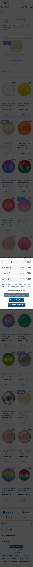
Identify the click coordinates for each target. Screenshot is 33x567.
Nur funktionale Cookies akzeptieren (16, 295)
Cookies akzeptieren (16, 300)
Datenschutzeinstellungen (16, 290)
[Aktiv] (29, 262)
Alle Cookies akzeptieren (16, 304)
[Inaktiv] (29, 267)
